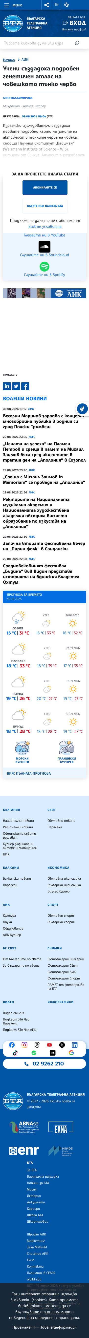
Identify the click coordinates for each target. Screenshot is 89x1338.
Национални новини (18, 821)
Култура (9, 916)
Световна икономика (64, 879)
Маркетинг (35, 1241)
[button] (47, 5)
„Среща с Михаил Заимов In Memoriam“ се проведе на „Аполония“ (44, 479)
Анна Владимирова (18, 98)
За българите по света (21, 966)
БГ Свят (9, 948)
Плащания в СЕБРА (41, 1273)
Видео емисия (13, 1013)
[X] (63, 1045)
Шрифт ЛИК (36, 1234)
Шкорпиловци (37, 1222)
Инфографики (60, 1002)
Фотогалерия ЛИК (61, 972)
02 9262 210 (48, 1064)
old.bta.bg (34, 1279)
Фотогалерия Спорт (63, 978)
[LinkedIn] (76, 1045)
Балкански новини (17, 879)
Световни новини (61, 821)
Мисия (32, 1189)
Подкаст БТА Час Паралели (16, 1021)
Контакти (35, 1267)
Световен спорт (60, 916)
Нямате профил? (74, 29)
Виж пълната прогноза (29, 773)
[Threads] (38, 1045)
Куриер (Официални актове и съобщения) (20, 846)
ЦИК (6, 854)
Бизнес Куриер (58, 891)
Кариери (33, 1209)
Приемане (21, 1327)
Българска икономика (64, 885)
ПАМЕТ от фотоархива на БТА (65, 987)
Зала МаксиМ (37, 1247)
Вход (77, 22)
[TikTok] (16, 1053)
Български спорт (60, 922)
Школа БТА (35, 1215)
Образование (13, 929)
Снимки (54, 948)
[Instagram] (26, 1045)
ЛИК (25, 60)
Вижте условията (45, 226)
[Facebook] (13, 1045)
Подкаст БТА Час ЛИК (19, 1030)
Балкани (11, 868)
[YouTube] (51, 1045)
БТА (30, 1163)
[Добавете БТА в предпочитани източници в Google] (73, 1053)
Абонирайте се (45, 187)
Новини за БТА (38, 1183)
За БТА (32, 1170)
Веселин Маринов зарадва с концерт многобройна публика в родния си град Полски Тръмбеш (43, 421)
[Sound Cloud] (54, 1053)
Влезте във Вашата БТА (45, 206)
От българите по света (22, 959)
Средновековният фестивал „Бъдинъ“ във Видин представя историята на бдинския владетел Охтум (41, 574)
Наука (7, 922)
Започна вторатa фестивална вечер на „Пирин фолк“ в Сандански (44, 546)
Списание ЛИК (37, 1254)
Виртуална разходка (43, 1177)
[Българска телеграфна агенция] (13, 1101)
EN (57, 5)
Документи (36, 1202)
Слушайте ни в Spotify (44, 274)
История (34, 1196)
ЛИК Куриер (12, 935)
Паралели (54, 827)
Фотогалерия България (65, 959)
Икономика (58, 868)
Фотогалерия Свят (62, 966)
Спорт (52, 905)
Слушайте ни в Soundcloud (44, 254)
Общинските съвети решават (19, 836)
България (11, 810)
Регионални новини (18, 827)
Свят (51, 810)
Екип (30, 1260)
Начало (9, 60)
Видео (8, 1002)
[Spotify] (35, 1053)
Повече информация (58, 1327)
